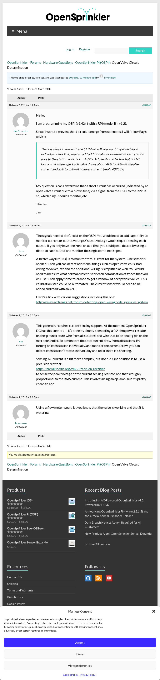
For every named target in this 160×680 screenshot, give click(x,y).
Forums (35, 62)
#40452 (146, 225)
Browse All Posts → (98, 544)
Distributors (15, 597)
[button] (154, 611)
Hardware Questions (58, 62)
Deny (80, 654)
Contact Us (14, 577)
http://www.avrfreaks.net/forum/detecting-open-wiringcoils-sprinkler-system (92, 302)
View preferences (80, 665)
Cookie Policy (70, 674)
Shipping (12, 583)
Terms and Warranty (20, 590)
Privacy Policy (87, 674)
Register (84, 49)
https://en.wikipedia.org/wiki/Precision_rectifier (70, 369)
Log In (70, 49)
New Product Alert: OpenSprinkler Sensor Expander (118, 533)
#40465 (146, 397)
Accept (80, 642)
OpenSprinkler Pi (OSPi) (92, 62)
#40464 (146, 315)
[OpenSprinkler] (78, 14)
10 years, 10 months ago (82, 77)
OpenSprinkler (17, 62)
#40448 (146, 105)
